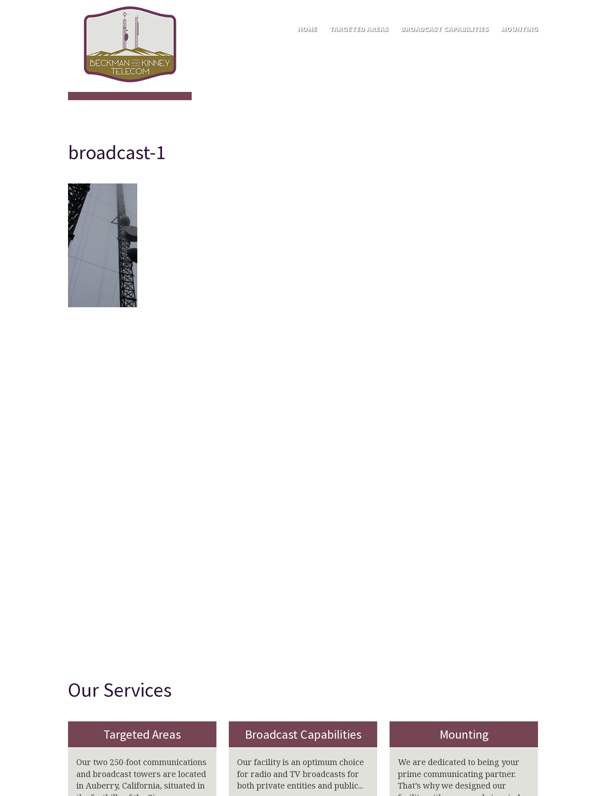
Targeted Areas (358, 28)
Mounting (519, 28)
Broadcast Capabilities (445, 28)
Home (307, 28)
